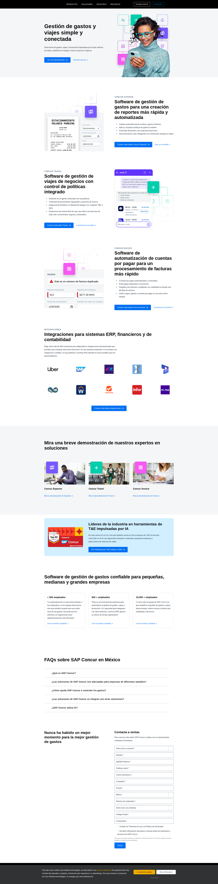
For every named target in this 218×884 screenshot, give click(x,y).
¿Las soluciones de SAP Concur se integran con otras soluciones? (88, 699)
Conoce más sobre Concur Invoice (131, 307)
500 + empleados (101, 597)
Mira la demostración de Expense (57, 496)
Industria (118, 806)
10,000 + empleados (146, 597)
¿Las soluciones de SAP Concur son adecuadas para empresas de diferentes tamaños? (99, 682)
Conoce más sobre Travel (57, 225)
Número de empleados (124, 800)
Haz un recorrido (161, 144)
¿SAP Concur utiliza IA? (65, 707)
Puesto (117, 787)
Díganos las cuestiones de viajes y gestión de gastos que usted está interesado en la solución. (143, 748)
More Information (166, 872)
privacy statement (104, 870)
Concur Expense (53, 488)
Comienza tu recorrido (85, 225)
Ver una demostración (56, 60)
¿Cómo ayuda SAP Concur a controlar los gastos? (79, 690)
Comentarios (120, 820)
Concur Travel (96, 488)
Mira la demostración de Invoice (146, 496)
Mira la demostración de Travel (101, 496)
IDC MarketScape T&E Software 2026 (106, 550)
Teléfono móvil (120, 767)
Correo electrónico (122, 773)
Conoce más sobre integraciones (107, 408)
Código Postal (120, 813)
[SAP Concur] (54, 4)
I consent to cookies (144, 872)
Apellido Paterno (121, 760)
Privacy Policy (154, 877)
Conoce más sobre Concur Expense (132, 144)
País (116, 793)
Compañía (118, 780)
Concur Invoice (141, 488)
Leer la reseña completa (57, 623)
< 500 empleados (56, 597)
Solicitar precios (79, 60)
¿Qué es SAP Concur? (64, 673)
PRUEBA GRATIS (142, 4)
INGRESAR (158, 4)
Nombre (117, 754)
